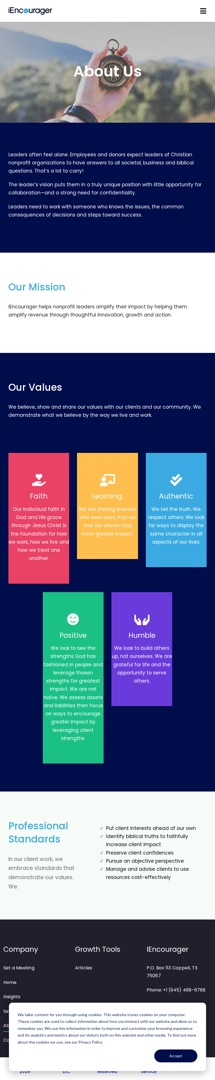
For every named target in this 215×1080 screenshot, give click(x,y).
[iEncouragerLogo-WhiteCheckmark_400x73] (30, 9)
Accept (175, 1055)
